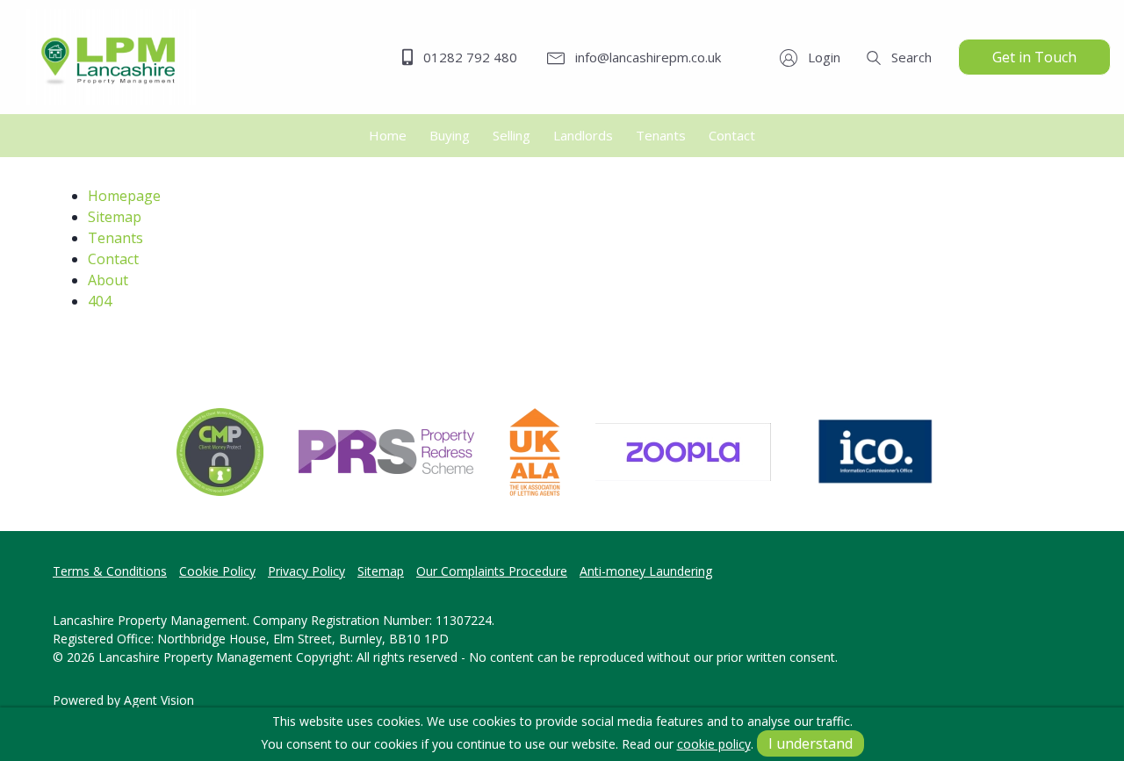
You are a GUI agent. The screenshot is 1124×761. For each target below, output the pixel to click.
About (108, 280)
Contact (113, 259)
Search (910, 57)
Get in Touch (1034, 57)
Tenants (115, 238)
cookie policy (714, 744)
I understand (810, 743)
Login (822, 57)
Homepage (124, 195)
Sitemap (114, 216)
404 (100, 301)
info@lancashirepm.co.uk (646, 57)
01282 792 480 (468, 57)
